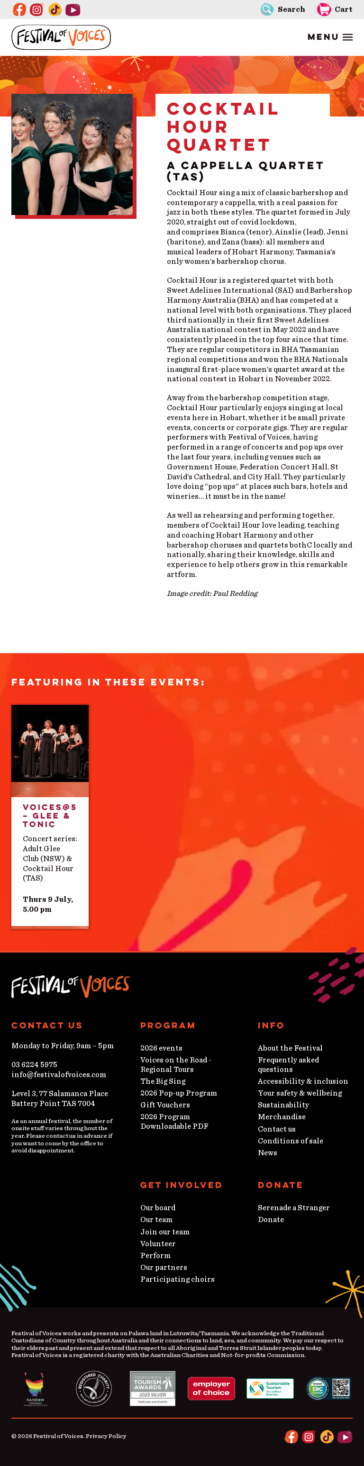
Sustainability (283, 1105)
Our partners (163, 1267)
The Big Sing (162, 1081)
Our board (157, 1208)
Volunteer (158, 1244)
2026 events (161, 1048)
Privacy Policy (106, 1436)
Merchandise (282, 1117)
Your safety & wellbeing (300, 1093)
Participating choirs (177, 1279)
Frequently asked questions (288, 1064)
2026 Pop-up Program (178, 1093)
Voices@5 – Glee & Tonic (50, 815)
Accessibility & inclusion (303, 1081)
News (267, 1153)
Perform (155, 1255)
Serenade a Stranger (294, 1208)
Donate (271, 1219)
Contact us (277, 1129)
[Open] (330, 37)
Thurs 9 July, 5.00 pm (48, 904)
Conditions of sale (290, 1141)
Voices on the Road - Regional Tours (175, 1064)
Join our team (165, 1232)
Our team (156, 1219)
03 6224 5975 (34, 1065)
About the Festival (290, 1048)
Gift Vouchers (165, 1105)
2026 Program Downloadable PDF (174, 1121)
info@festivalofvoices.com (58, 1075)
